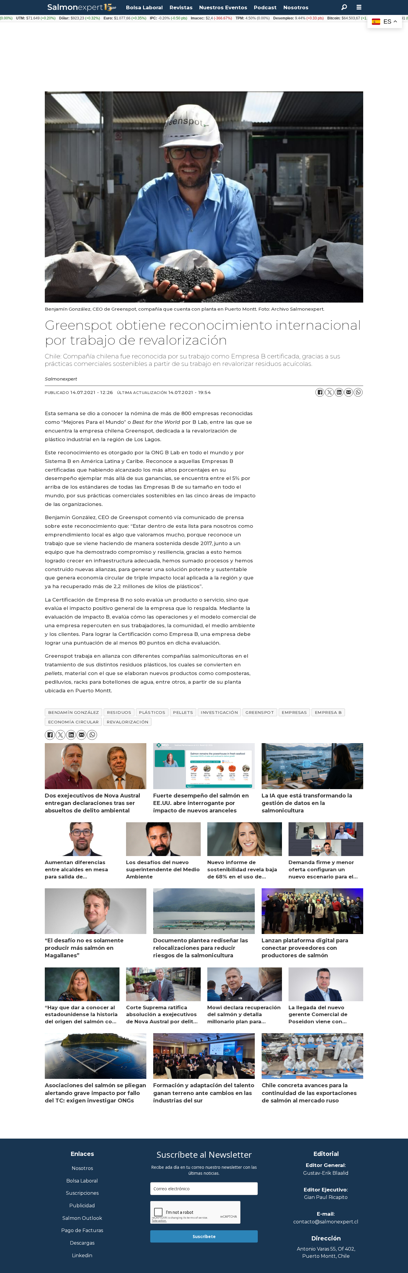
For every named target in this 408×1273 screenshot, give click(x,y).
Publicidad (82, 1206)
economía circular (73, 722)
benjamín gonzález (73, 712)
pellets (183, 712)
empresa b (328, 712)
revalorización (127, 722)
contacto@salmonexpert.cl (325, 1222)
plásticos (152, 712)
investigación (219, 712)
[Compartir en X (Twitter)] (329, 392)
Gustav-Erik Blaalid (326, 1173)
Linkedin (82, 1256)
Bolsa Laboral (144, 7)
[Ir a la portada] (82, 7)
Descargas (82, 1243)
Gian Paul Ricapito (326, 1197)
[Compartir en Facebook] (319, 392)
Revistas (181, 7)
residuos (119, 712)
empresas (294, 712)
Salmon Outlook (82, 1218)
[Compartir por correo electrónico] (348, 392)
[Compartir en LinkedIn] (339, 392)
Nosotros (296, 7)
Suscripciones (82, 1193)
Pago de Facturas (82, 1231)
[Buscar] (344, 7)
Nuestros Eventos (223, 7)
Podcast (265, 7)
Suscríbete (204, 1236)
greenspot (260, 712)
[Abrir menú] (359, 7)
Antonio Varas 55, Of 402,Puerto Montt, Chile (326, 1252)
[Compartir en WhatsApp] (358, 392)
